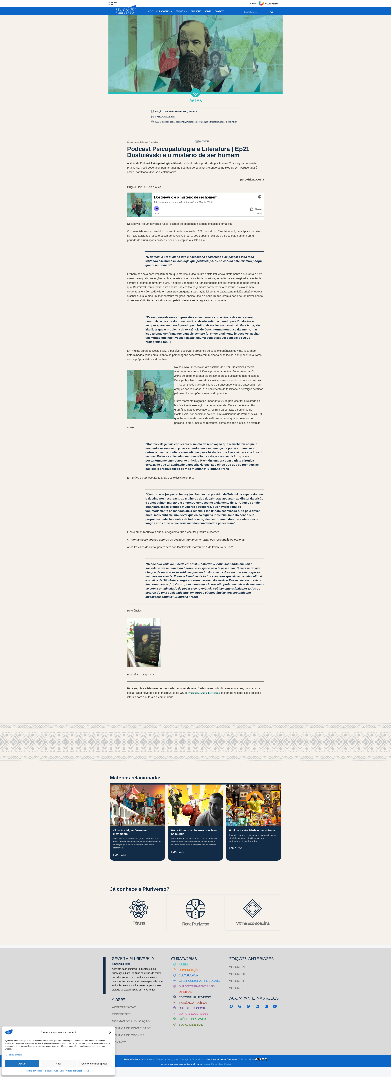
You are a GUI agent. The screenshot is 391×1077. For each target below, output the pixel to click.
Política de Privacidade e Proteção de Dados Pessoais (66, 1071)
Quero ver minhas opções (94, 1063)
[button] (110, 1032)
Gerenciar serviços (14, 1055)
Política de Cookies (34, 1071)
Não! (58, 1063)
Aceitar (22, 1063)
